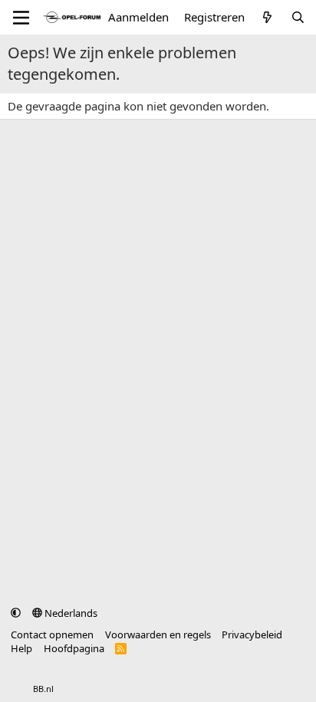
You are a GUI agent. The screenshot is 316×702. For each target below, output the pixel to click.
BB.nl (43, 688)
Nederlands (69, 613)
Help (21, 648)
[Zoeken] (298, 17)
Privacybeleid (252, 634)
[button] (16, 613)
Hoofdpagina (74, 648)
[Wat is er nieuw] (267, 17)
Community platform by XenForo (132, 676)
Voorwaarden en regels (158, 634)
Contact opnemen (52, 634)
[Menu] (21, 17)
